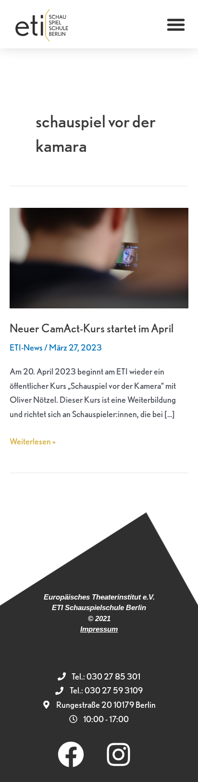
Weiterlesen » (33, 440)
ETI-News (26, 347)
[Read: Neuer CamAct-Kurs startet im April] (99, 257)
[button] (175, 24)
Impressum (99, 629)
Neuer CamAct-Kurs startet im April (91, 328)
